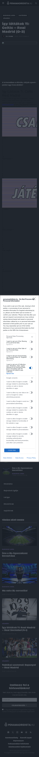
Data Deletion (7, 458)
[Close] (35, 299)
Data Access (19, 458)
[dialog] (19, 378)
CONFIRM (12, 450)
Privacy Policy (31, 458)
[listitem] (19, 336)
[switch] (31, 342)
